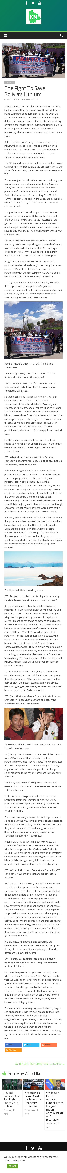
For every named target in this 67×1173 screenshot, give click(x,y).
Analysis (9, 82)
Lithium (34, 99)
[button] (13, 1050)
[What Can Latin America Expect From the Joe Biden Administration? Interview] (55, 1080)
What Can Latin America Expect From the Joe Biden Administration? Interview (54, 1106)
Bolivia (27, 99)
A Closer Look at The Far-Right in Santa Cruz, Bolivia (12, 1099)
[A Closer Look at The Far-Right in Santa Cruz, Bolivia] (12, 1080)
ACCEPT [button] (12, 1165)
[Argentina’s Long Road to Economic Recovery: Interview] (33, 1080)
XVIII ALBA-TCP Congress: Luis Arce (40, 1063)
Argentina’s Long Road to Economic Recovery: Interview (33, 1099)
